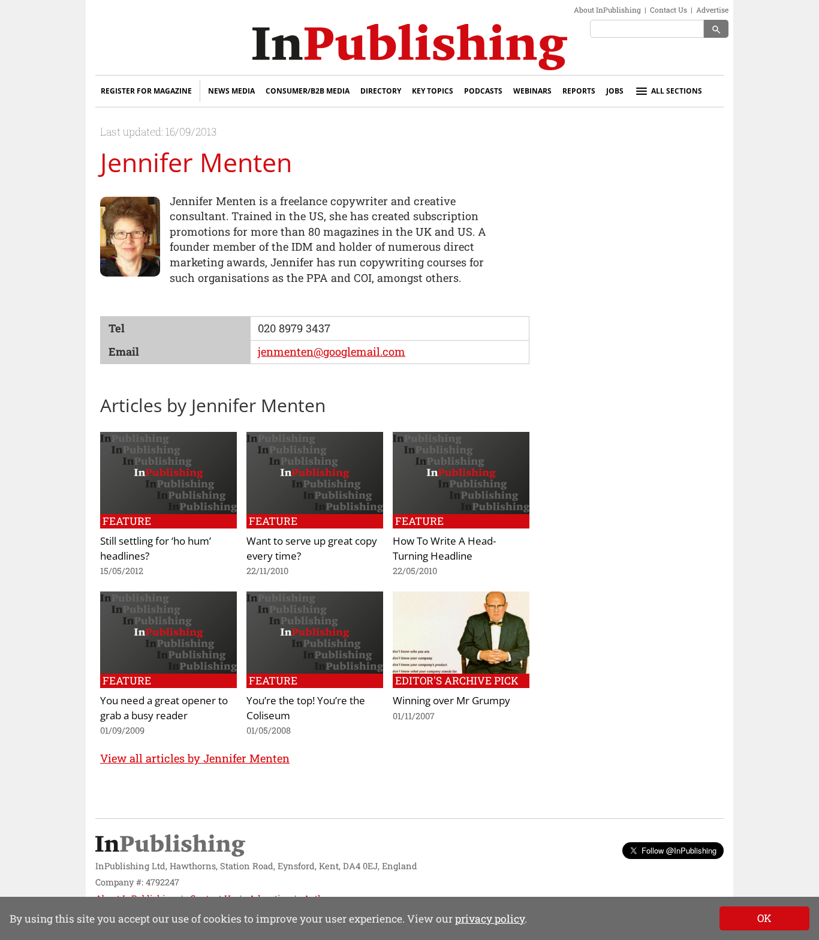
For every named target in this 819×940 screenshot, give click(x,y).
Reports (578, 91)
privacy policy (490, 919)
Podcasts (483, 91)
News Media (231, 91)
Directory (380, 91)
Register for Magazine (146, 91)
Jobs (615, 91)
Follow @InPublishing (679, 850)
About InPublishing (607, 9)
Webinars (532, 91)
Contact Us (668, 9)
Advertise (712, 9)
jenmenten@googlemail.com (331, 351)
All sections (676, 91)
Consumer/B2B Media (308, 91)
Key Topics (432, 91)
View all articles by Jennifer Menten (195, 758)
